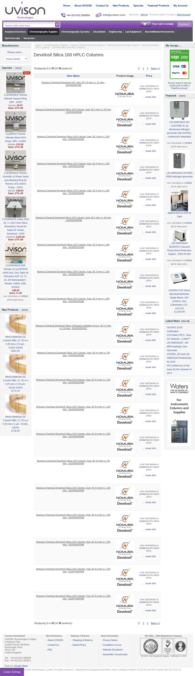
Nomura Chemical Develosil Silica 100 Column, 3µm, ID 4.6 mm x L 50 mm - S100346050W (73, 354)
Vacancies (29, 38)
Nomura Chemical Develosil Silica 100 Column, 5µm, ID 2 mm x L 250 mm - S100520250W (73, 300)
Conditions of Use (112, 645)
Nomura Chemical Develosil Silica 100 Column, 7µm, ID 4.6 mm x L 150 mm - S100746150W (73, 570)
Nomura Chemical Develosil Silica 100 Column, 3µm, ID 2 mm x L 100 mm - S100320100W (73, 138)
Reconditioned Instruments (159, 31)
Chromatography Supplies (43, 31)
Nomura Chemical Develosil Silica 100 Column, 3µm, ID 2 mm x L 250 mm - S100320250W (73, 192)
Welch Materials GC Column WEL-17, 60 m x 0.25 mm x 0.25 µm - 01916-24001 (15, 382)
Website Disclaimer (113, 649)
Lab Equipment (133, 31)
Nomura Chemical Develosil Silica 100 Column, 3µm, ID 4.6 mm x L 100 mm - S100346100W (73, 381)
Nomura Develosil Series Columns (123, 45)
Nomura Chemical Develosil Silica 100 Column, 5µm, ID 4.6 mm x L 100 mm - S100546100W (73, 489)
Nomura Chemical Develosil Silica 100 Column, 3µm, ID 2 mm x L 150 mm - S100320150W (73, 165)
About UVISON (83, 5)
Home (66, 5)
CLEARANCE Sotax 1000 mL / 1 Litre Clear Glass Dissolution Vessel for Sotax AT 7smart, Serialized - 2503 (15, 226)
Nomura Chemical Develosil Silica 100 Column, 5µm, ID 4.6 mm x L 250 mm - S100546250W (73, 543)
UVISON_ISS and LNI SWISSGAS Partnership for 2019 (179, 358)
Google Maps (21, 666)
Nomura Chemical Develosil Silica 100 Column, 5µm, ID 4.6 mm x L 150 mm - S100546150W (73, 516)
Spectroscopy (12, 38)
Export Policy (79, 645)
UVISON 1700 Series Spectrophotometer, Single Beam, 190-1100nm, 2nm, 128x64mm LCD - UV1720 (179, 299)
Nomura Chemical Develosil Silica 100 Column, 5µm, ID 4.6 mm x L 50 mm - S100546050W (73, 462)
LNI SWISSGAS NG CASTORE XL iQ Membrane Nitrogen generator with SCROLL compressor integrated (179, 129)
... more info (149, 97)
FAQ (50, 649)
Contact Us (102, 5)
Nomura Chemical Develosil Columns (88, 45)
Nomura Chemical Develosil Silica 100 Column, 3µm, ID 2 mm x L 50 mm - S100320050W (73, 111)
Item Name (73, 75)
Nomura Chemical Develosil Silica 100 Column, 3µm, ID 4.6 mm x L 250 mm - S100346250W (73, 435)
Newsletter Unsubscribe (115, 654)
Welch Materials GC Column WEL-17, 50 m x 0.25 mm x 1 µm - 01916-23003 (15, 422)
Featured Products (158, 5)
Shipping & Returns (83, 640)
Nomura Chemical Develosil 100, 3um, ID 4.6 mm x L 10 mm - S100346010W (73, 84)
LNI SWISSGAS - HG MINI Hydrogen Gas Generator (177, 346)
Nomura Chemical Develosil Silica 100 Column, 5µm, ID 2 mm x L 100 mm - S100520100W (73, 246)
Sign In (144, 14)
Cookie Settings (12, 671)
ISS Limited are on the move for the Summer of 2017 (179, 369)
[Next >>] (155, 68)
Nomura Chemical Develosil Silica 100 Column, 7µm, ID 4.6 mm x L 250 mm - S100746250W (73, 597)
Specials (138, 5)
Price (149, 75)
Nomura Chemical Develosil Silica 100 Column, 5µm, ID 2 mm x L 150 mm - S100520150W (73, 273)
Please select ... (15, 52)
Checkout (183, 24)
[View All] (185, 321)
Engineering (115, 31)
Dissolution (99, 31)
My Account (180, 5)
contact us (144, 88)
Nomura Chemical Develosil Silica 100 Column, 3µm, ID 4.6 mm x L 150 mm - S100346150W (73, 408)
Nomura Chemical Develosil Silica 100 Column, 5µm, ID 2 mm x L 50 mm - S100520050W (73, 219)
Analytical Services (15, 31)
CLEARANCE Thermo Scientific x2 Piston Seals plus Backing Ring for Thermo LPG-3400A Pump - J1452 (16, 180)
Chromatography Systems (75, 31)
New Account (183, 14)
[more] (17, 68)
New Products (121, 5)
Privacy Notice (110, 640)
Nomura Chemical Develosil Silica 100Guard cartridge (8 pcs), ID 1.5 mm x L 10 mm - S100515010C (73, 327)
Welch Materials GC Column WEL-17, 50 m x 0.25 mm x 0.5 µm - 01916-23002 (15, 342)
